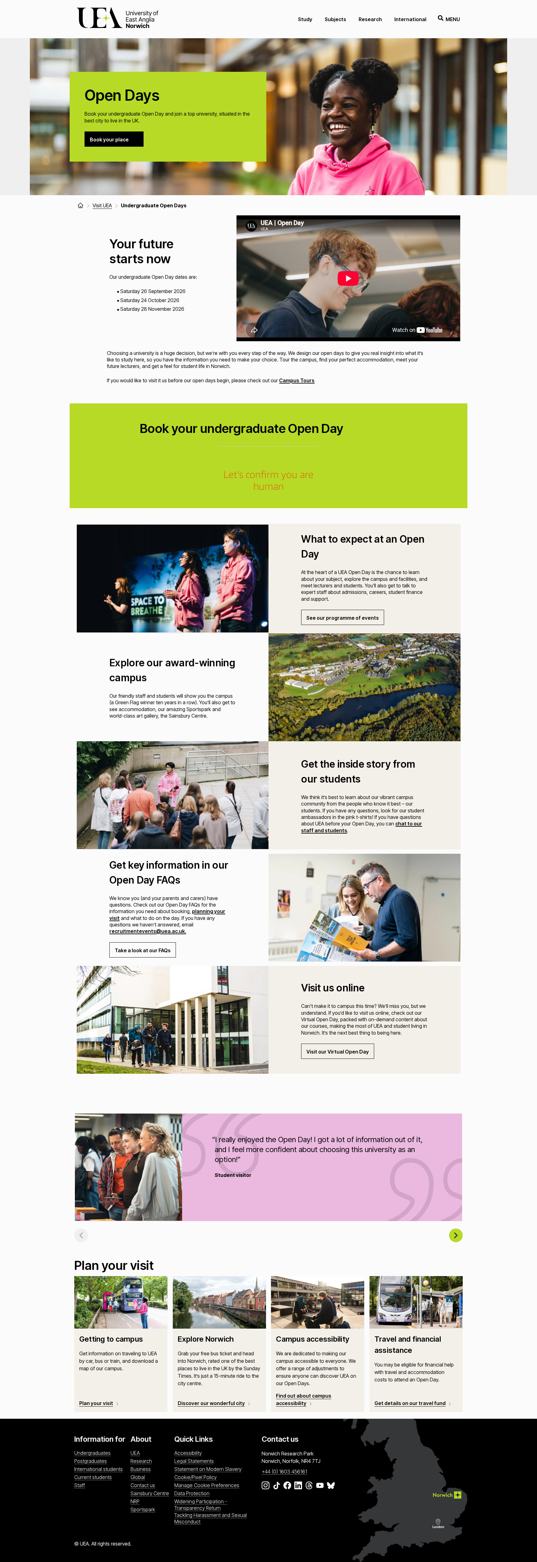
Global (138, 1477)
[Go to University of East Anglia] (117, 19)
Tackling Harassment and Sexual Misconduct (210, 1518)
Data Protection (191, 1493)
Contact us (143, 1485)
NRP (135, 1501)
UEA (135, 1453)
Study (305, 19)
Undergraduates (92, 1453)
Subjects (335, 19)
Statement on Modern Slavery (207, 1469)
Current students (93, 1477)
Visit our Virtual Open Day (337, 1052)
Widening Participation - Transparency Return (200, 1504)
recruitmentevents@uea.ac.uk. (147, 931)
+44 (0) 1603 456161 (284, 1471)
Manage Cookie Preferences (206, 1485)
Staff (79, 1485)
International (410, 19)
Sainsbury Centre (150, 1493)
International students (98, 1469)
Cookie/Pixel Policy (195, 1477)
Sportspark (143, 1509)
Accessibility (188, 1453)
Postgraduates (90, 1461)
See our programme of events (342, 618)
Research (370, 19)
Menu (453, 19)
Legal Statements (194, 1461)
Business (141, 1469)
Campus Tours (296, 380)
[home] (80, 205)
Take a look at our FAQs (143, 950)
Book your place (109, 139)
